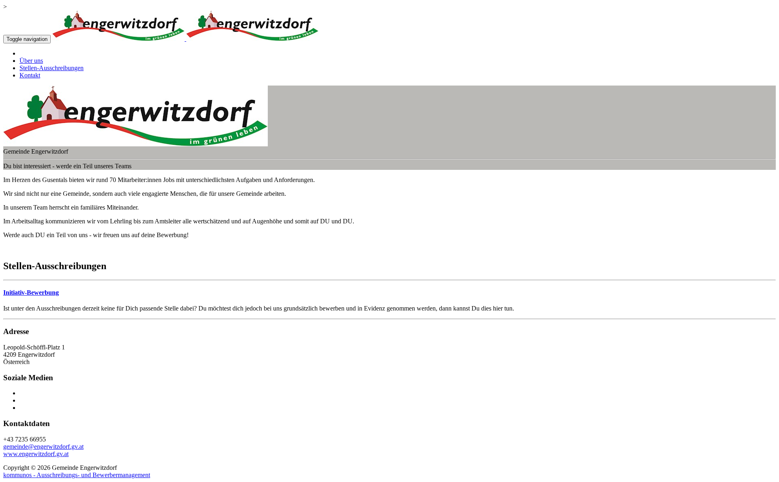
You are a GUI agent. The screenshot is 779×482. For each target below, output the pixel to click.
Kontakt (29, 75)
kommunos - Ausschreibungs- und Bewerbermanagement (76, 474)
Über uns (31, 60)
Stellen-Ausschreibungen (51, 67)
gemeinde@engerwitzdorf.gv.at (43, 446)
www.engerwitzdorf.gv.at (36, 453)
